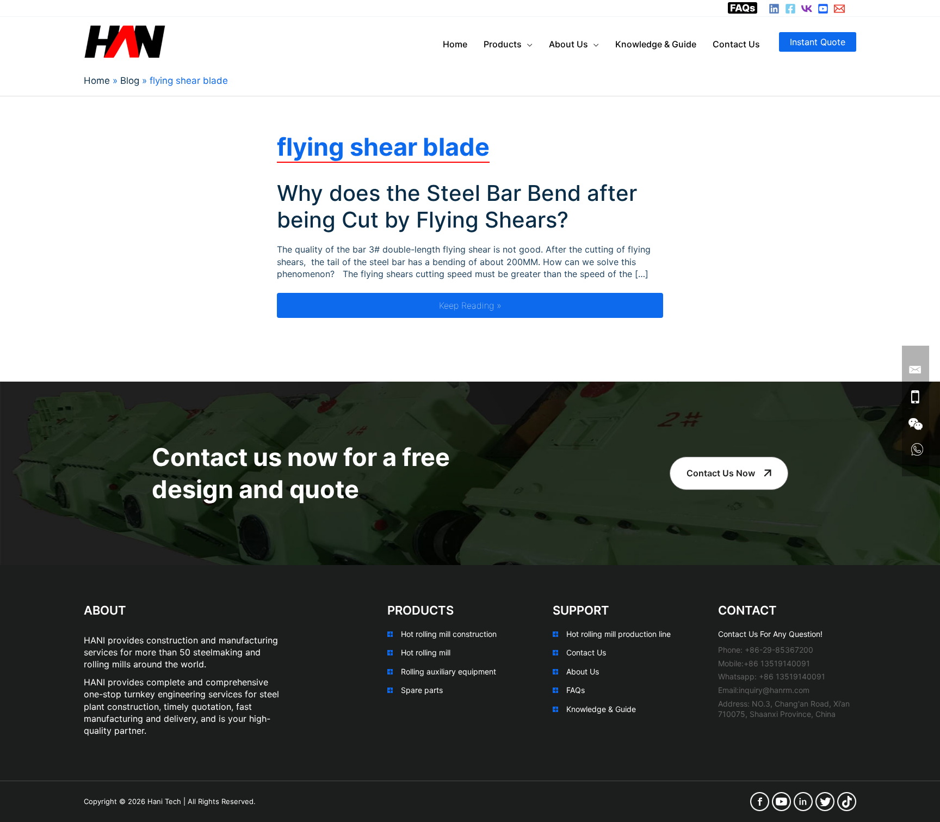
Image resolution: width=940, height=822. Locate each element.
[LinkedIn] (774, 9)
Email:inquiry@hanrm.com (763, 690)
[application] (527, 44)
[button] (817, 42)
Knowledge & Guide (601, 709)
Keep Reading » (550, 305)
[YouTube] (823, 9)
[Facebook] (790, 9)
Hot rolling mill (425, 652)
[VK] (807, 9)
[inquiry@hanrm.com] (839, 9)
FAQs (742, 8)
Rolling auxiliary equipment (448, 671)
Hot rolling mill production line (618, 634)
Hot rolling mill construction (449, 634)
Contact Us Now (721, 473)
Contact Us (586, 652)
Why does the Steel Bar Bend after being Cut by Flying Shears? (457, 206)
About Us (582, 671)
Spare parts (422, 690)
